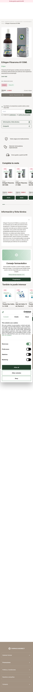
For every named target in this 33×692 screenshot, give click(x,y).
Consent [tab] (5, 316)
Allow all (16, 367)
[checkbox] (2, 114)
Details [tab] (16, 316)
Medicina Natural (9, 21)
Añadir (8, 197)
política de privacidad (24, 114)
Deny (16, 378)
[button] (16, 662)
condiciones (12, 114)
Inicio (2, 21)
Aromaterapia (18, 21)
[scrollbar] (16, 204)
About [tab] (27, 316)
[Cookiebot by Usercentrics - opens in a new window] (23, 312)
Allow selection (16, 373)
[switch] (28, 349)
